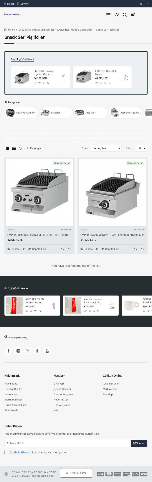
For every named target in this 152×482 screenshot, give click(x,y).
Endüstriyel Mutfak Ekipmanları (36, 29)
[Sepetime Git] (133, 14)
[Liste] (14, 148)
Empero (11, 229)
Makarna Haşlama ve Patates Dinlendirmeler (131, 112)
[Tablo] (7, 148)
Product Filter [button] (78, 472)
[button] (35, 82)
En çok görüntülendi (22, 59)
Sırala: (85, 148)
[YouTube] (47, 351)
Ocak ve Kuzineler (26, 112)
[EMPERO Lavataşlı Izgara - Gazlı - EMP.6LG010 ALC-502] (22, 77)
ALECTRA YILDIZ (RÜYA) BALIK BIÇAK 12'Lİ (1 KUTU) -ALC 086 (35, 301)
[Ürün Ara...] (125, 14)
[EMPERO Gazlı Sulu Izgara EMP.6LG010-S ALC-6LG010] (83, 77)
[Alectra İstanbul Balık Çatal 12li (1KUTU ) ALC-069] (73, 305)
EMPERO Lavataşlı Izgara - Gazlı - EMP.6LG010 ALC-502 (44, 72)
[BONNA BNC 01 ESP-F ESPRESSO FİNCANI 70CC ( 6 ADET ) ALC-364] (131, 305)
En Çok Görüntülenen (16, 288)
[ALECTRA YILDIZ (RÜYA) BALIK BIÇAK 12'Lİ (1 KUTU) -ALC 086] (14, 305)
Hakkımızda (12, 375)
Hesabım (59, 375)
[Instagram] (18, 351)
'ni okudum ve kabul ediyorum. (38, 452)
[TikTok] (37, 351)
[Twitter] (28, 351)
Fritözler (55, 112)
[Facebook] (8, 351)
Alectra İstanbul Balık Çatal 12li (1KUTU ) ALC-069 (93, 301)
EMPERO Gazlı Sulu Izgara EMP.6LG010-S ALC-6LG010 (106, 72)
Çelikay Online (112, 375)
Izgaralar (90, 112)
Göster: (129, 148)
